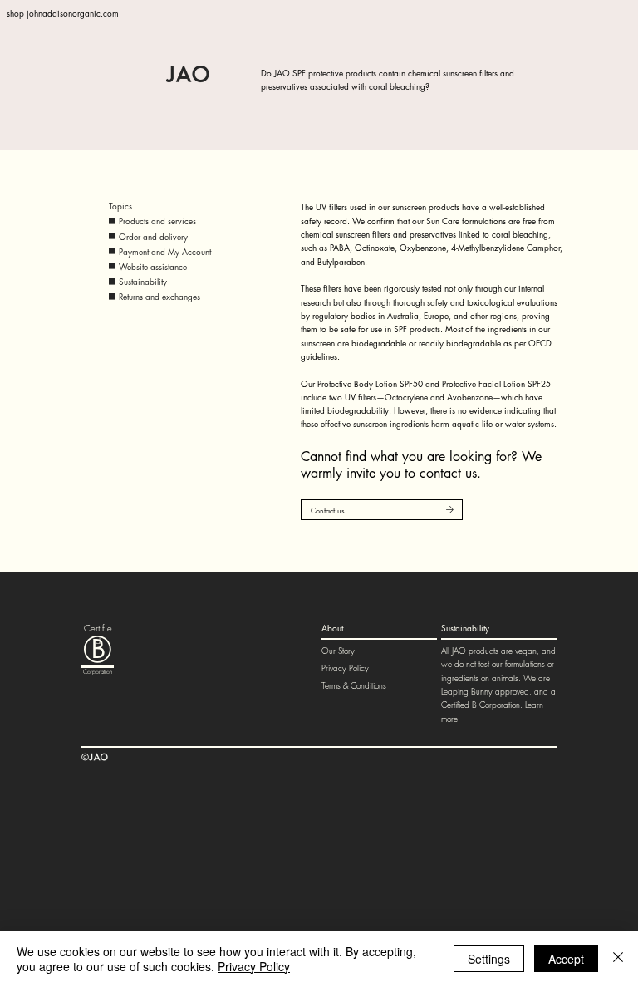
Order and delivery (153, 236)
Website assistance (153, 266)
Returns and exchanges (159, 296)
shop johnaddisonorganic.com (63, 13)
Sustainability (143, 281)
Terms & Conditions (353, 685)
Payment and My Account (165, 251)
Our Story (338, 650)
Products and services (157, 220)
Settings (489, 958)
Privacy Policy (345, 668)
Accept (566, 958)
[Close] (618, 959)
